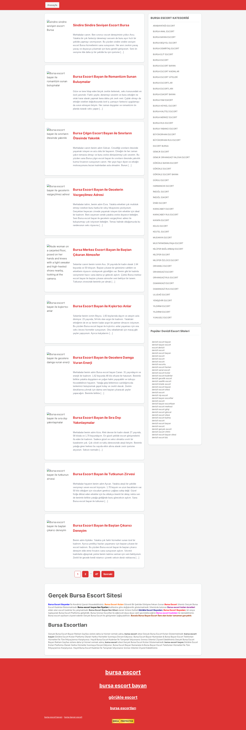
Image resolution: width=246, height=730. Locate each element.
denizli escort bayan (161, 342)
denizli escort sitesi (161, 389)
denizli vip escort (160, 395)
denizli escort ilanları (161, 367)
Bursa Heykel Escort (165, 105)
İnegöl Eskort (161, 197)
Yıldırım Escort (161, 312)
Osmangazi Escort (163, 283)
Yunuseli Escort (162, 317)
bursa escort (131, 634)
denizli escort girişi (160, 409)
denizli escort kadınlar (162, 375)
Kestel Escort (161, 231)
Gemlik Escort (161, 151)
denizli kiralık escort (161, 384)
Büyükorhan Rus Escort (167, 140)
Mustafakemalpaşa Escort (168, 243)
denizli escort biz (160, 437)
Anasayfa (52, 5)
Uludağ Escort (161, 294)
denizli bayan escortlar (162, 398)
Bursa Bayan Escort (164, 37)
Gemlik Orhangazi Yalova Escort (171, 157)
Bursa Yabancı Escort (165, 128)
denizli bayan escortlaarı (163, 403)
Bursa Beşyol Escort (165, 43)
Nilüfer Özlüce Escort (166, 260)
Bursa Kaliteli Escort (165, 111)
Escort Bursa (161, 146)
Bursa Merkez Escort (165, 117)
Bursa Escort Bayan (164, 65)
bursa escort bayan (174, 642)
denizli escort (158, 350)
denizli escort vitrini (161, 431)
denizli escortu (159, 364)
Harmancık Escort (163, 186)
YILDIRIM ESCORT (161, 306)
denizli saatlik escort (161, 381)
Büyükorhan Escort (164, 134)
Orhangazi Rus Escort (165, 277)
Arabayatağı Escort (164, 25)
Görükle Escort (162, 168)
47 (96, 574)
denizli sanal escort (161, 370)
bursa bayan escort (73, 717)
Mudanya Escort (162, 237)
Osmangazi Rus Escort (166, 289)
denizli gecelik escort (162, 378)
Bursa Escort (161, 60)
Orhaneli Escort (162, 266)
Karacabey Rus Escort (165, 214)
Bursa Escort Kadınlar (166, 71)
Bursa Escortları (163, 88)
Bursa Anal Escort (163, 31)
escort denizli (158, 347)
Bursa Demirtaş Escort (166, 48)
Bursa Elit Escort (163, 54)
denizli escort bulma (161, 417)
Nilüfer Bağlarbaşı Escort (168, 249)
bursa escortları (123, 708)
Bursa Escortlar (163, 83)
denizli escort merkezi (162, 406)
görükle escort (123, 697)
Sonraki (107, 574)
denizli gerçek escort (162, 429)
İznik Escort (160, 203)
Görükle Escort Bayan (165, 174)
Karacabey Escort (163, 209)
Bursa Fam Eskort (163, 100)
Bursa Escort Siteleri (165, 77)
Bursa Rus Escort (163, 123)
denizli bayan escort (161, 344)
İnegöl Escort (161, 191)
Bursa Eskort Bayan (164, 94)
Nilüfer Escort (161, 254)
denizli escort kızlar (161, 373)
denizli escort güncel (161, 412)
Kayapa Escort (161, 220)
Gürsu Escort (161, 180)
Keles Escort (160, 226)
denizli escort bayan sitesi (164, 434)
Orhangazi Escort (163, 272)
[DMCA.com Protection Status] (123, 722)
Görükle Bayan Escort (165, 163)
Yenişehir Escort (162, 300)
